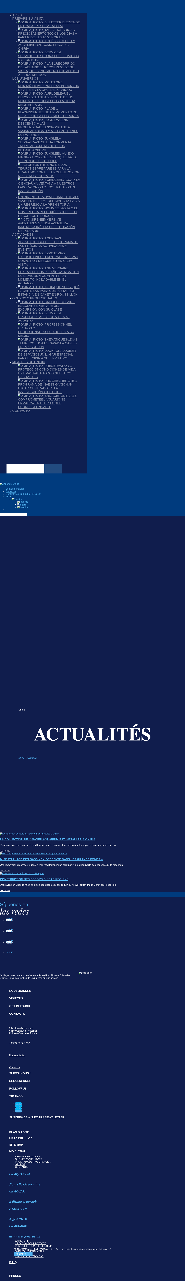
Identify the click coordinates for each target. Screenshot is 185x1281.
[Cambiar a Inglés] (21, 504)
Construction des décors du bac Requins (34, 879)
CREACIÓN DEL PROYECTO (30, 1243)
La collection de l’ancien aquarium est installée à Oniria (47, 839)
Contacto (21, 410)
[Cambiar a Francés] (22, 502)
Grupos (20, 1164)
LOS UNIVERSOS (25, 78)
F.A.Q (13, 1262)
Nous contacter (17, 1055)
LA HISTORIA (22, 1241)
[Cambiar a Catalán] (22, 507)
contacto (21, 1167)
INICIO (17, 15)
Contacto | (21, 1254)
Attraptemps (92, 1248)
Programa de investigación (33, 1162)
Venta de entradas (27, 1156)
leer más (5, 850)
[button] (17, 499)
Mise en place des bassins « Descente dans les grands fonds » (51, 859)
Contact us (14, 1067)
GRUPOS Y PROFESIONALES (34, 298)
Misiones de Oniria (28, 362)
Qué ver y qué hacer (28, 1159)
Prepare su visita (28, 18)
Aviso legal (105, 1248)
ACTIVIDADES (23, 234)
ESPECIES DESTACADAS (29, 1256)
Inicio (21, 757)
